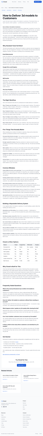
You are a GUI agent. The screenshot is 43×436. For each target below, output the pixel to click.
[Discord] (5, 406)
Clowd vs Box (25, 421)
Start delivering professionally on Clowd (11, 354)
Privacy (36, 433)
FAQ (28, 1)
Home (2, 7)
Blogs (6, 7)
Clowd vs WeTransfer (27, 415)
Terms (40, 433)
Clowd (17, 341)
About (24, 409)
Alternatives (3, 417)
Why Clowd (14, 1)
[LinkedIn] (3, 406)
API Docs (3, 427)
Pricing (24, 1)
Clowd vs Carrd (25, 425)
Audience (3, 419)
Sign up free (37, 1)
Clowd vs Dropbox (26, 417)
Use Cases (25, 405)
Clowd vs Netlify (26, 423)
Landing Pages (4, 421)
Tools (2, 423)
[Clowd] (4, 2)
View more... (25, 427)
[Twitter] (1, 406)
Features (19, 1)
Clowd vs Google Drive (27, 419)
